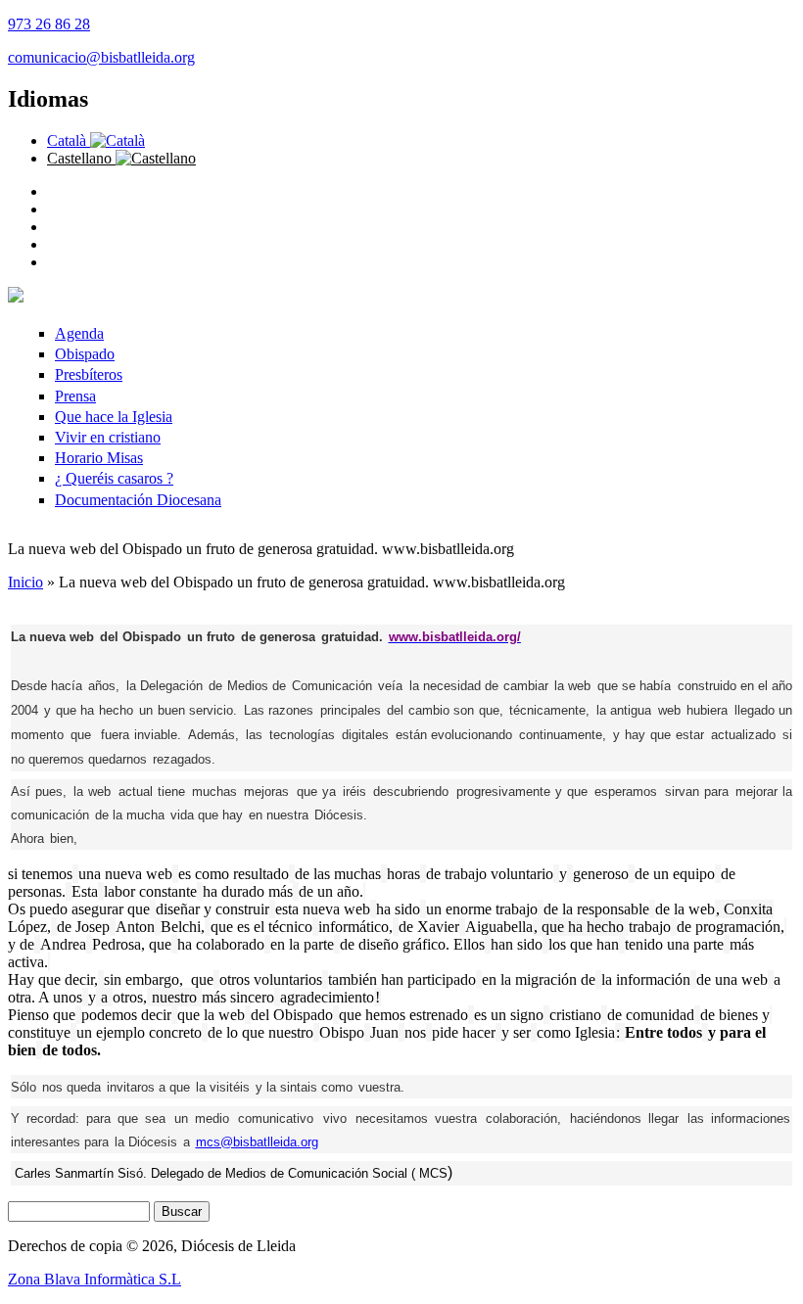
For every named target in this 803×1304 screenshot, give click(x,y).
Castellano (81, 158)
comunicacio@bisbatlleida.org (101, 57)
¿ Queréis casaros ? (114, 478)
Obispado (85, 354)
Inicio (25, 582)
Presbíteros (88, 374)
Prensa (75, 396)
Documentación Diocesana (138, 499)
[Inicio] (16, 297)
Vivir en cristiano (108, 437)
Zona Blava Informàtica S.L (94, 1279)
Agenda (79, 333)
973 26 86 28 (49, 24)
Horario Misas (99, 457)
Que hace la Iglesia (113, 416)
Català (68, 140)
